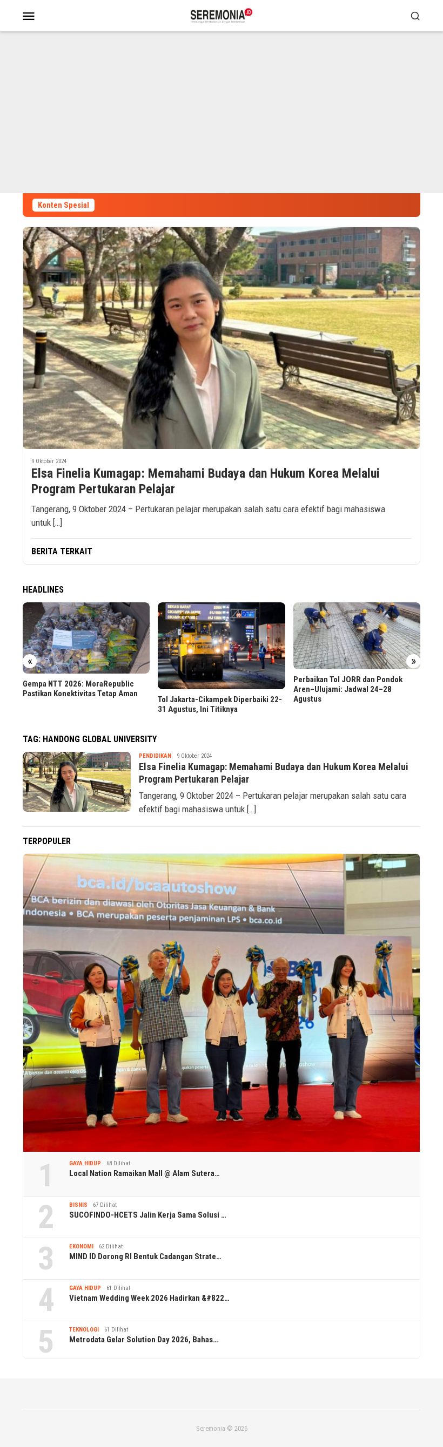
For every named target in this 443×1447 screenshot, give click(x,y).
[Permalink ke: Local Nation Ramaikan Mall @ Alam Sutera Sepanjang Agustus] (221, 1003)
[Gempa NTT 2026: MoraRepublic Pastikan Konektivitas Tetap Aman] (86, 638)
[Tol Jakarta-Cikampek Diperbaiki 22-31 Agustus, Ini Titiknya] (221, 645)
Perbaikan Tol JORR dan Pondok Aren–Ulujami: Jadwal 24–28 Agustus (347, 689)
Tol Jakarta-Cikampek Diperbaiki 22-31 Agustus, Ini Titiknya (220, 704)
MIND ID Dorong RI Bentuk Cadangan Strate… (145, 1256)
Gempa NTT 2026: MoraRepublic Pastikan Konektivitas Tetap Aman (80, 688)
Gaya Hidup (85, 1163)
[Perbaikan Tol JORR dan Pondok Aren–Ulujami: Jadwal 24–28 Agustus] (356, 635)
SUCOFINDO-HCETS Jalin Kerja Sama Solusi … (147, 1215)
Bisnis (78, 1204)
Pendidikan (155, 755)
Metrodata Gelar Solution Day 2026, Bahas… (143, 1339)
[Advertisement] (221, 112)
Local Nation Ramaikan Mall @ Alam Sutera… (144, 1173)
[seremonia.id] (221, 14)
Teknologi (84, 1329)
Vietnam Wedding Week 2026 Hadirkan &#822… (149, 1298)
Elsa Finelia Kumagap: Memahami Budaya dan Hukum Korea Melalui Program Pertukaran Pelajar (205, 481)
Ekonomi (81, 1246)
